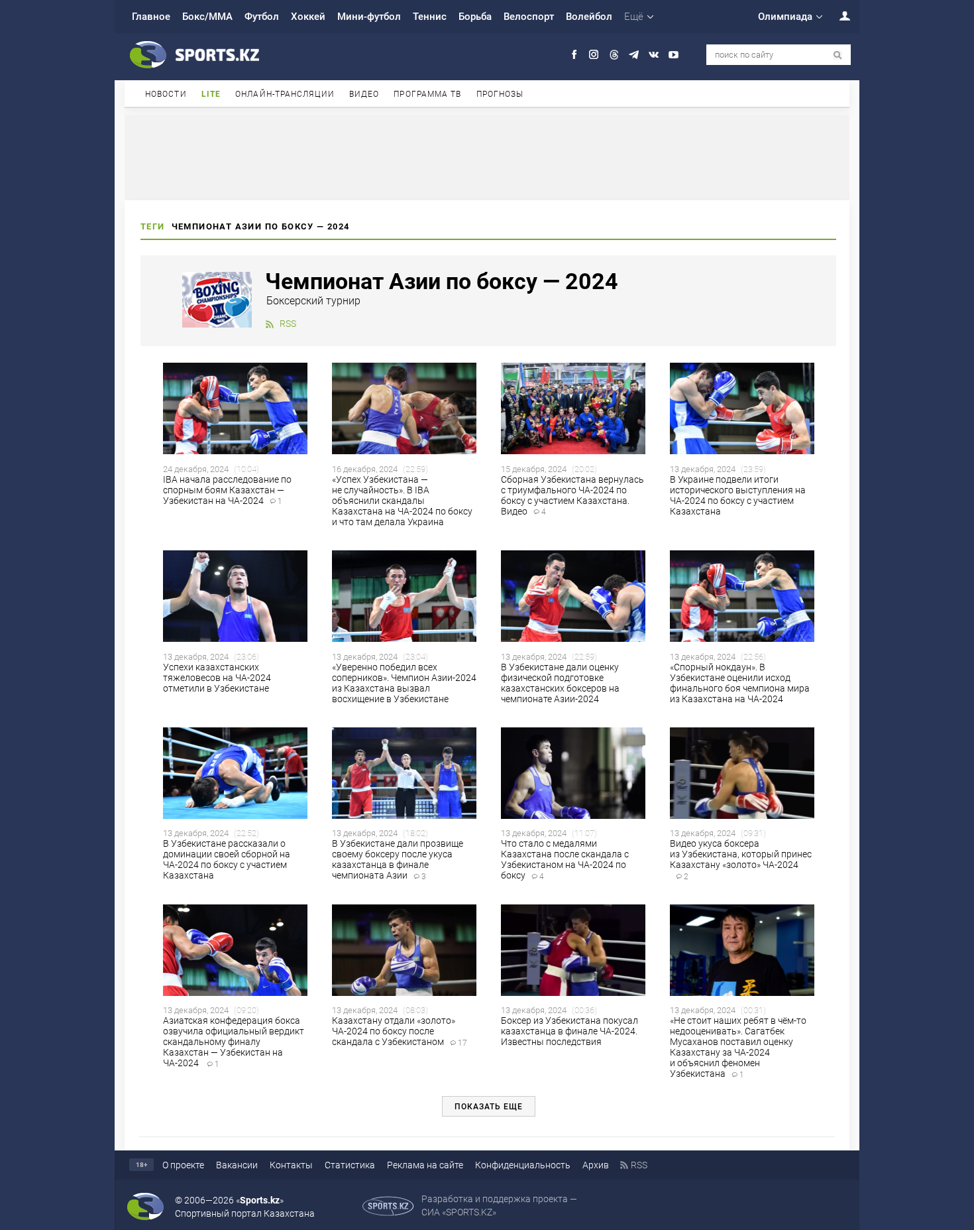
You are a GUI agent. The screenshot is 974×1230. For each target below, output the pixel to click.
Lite (211, 94)
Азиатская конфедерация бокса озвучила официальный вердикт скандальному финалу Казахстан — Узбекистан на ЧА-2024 (233, 1041)
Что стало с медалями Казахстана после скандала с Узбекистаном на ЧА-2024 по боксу (565, 859)
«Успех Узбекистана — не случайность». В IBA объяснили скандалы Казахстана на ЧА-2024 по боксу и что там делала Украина (402, 500)
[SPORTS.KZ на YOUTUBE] (673, 55)
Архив (595, 1165)
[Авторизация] (837, 15)
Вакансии (237, 1165)
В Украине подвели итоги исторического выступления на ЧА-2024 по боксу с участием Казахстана (738, 495)
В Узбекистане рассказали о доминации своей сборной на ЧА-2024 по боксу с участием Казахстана (226, 859)
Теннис (430, 17)
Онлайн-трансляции (285, 94)
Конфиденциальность (522, 1165)
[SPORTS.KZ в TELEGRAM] (634, 55)
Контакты (291, 1165)
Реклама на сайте (425, 1165)
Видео (364, 94)
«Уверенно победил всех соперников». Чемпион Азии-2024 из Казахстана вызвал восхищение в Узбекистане (404, 683)
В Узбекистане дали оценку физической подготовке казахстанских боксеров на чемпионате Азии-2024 (560, 683)
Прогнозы (500, 94)
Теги (152, 226)
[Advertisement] (487, 156)
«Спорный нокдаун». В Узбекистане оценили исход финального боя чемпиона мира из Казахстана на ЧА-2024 (740, 683)
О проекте (183, 1165)
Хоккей (308, 17)
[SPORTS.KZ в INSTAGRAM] (594, 55)
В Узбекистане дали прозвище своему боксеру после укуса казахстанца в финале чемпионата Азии (397, 859)
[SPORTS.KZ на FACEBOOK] (574, 55)
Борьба (475, 17)
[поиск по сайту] (838, 55)
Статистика (350, 1165)
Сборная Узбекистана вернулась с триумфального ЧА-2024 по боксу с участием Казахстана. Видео (572, 495)
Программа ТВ (427, 94)
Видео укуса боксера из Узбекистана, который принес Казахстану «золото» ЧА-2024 (741, 859)
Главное (151, 17)
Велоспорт (529, 17)
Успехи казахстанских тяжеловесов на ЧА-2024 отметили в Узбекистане (217, 678)
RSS (288, 323)
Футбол (261, 17)
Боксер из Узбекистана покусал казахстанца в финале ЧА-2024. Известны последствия (569, 1031)
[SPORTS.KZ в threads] (614, 55)
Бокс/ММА (207, 17)
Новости (166, 94)
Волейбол (589, 17)
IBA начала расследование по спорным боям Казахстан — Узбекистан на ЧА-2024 (227, 490)
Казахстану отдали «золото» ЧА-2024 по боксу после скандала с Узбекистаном (399, 1031)
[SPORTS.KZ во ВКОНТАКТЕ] (654, 55)
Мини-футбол (369, 17)
